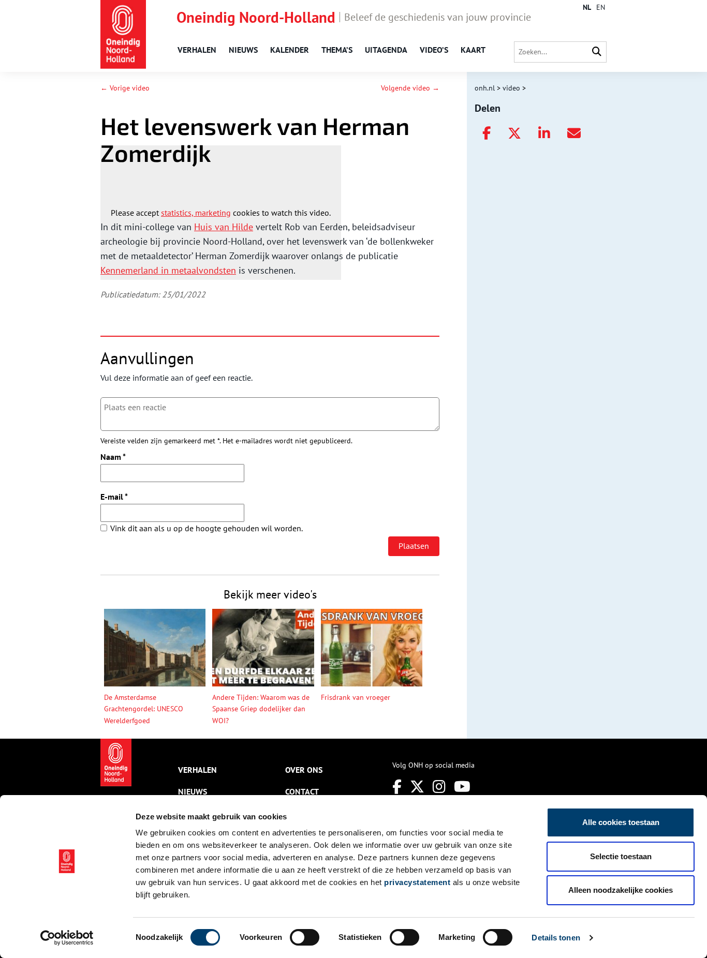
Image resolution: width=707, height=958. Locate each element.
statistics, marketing (196, 212)
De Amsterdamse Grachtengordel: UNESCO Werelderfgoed (143, 709)
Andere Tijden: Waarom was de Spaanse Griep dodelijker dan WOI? (261, 709)
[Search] (597, 52)
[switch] (304, 937)
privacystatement (417, 882)
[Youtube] (462, 786)
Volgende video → (410, 88)
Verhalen (197, 49)
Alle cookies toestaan (620, 822)
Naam (113, 457)
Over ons (303, 770)
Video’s (434, 49)
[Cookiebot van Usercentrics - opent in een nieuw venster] (67, 938)
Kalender (289, 49)
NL (587, 7)
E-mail (114, 496)
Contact (302, 791)
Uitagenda (386, 49)
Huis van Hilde (223, 227)
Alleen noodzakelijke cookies (620, 890)
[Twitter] (417, 786)
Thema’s (336, 49)
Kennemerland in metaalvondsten (168, 270)
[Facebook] (397, 786)
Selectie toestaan (621, 856)
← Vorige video (125, 88)
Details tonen (556, 937)
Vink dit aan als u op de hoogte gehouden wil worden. (206, 528)
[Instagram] (439, 786)
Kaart (473, 49)
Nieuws (243, 49)
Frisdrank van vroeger (355, 697)
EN (600, 7)
